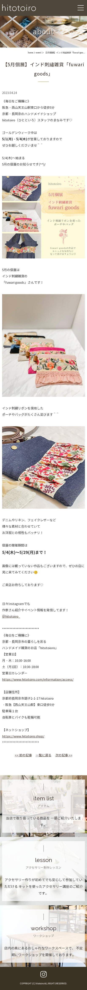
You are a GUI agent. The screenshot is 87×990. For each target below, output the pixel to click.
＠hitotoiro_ (11, 616)
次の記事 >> (63, 755)
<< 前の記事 (23, 755)
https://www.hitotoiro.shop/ (23, 736)
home (30, 52)
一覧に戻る (44, 755)
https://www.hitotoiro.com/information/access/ (37, 680)
